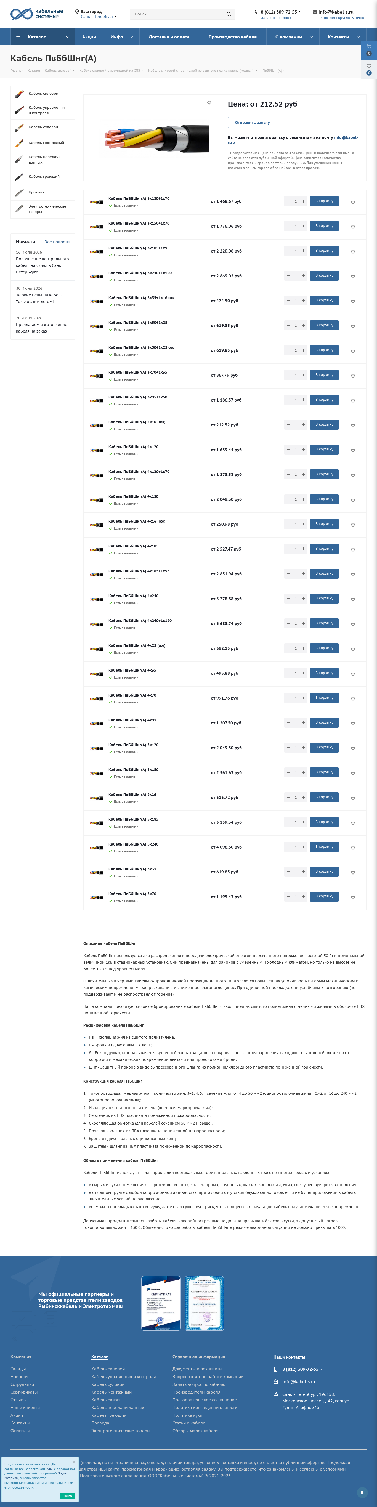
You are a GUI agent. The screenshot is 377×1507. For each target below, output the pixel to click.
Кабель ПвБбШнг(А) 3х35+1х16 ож (141, 297)
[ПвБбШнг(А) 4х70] (96, 699)
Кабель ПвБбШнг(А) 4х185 (133, 546)
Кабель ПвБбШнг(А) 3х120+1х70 (138, 198)
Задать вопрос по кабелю (198, 1384)
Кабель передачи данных (117, 1407)
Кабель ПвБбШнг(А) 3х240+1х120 (140, 272)
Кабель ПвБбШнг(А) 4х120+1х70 (138, 471)
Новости (19, 1376)
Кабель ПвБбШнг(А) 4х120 (133, 446)
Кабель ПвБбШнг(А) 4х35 (132, 670)
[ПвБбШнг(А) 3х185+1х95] (96, 252)
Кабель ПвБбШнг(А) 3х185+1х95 (138, 248)
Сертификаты (24, 1392)
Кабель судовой (107, 1384)
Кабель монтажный (111, 1392)
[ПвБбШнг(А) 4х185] (96, 550)
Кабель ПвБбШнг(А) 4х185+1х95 (138, 570)
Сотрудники (22, 1384)
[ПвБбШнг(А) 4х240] (96, 600)
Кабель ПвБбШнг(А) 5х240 (133, 844)
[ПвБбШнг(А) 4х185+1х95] (96, 575)
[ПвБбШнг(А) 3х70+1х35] (96, 376)
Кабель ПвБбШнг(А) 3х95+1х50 (137, 397)
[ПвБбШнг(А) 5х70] (96, 898)
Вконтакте (362, 1492)
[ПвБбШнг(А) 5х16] (96, 798)
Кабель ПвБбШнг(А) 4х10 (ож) (137, 421)
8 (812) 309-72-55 (279, 12)
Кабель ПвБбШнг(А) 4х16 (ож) (137, 521)
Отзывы (18, 1399)
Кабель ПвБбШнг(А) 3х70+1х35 (137, 372)
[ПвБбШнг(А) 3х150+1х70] (96, 227)
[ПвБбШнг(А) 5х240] (96, 848)
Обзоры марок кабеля (195, 1430)
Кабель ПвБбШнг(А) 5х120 (133, 744)
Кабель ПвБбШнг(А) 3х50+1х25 (137, 322)
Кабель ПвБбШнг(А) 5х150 (133, 769)
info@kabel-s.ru (336, 12)
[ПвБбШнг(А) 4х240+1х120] (96, 624)
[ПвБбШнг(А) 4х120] (96, 451)
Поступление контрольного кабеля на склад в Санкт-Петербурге (42, 265)
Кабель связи (105, 1399)
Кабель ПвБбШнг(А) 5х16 (132, 794)
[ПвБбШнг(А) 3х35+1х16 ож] (96, 302)
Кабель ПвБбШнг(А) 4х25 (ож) (137, 645)
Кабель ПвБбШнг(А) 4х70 (132, 695)
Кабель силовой (108, 1369)
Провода (100, 1423)
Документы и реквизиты (197, 1369)
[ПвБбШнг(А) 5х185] (96, 823)
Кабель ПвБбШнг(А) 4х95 (132, 719)
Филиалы (20, 1430)
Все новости (57, 241)
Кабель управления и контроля (123, 1376)
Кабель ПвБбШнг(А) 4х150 (133, 496)
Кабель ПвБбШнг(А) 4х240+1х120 (140, 620)
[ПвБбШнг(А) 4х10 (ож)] (96, 426)
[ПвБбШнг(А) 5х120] (96, 749)
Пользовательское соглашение (204, 1399)
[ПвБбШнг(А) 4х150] (96, 500)
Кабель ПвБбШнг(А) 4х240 (133, 595)
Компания (20, 1356)
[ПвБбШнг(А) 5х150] (96, 773)
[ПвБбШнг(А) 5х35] (96, 873)
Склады (18, 1369)
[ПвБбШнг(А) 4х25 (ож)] (96, 649)
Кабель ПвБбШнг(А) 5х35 (132, 869)
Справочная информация (198, 1356)
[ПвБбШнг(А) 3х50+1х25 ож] (96, 351)
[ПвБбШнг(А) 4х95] (96, 724)
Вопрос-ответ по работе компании (207, 1376)
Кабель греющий (108, 1415)
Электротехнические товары (120, 1430)
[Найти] (228, 14)
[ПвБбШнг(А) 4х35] (96, 674)
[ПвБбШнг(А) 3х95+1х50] (96, 401)
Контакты (20, 1423)
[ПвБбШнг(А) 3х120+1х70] (96, 202)
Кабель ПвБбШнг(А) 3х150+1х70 (138, 223)
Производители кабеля (196, 1392)
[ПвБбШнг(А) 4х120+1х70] (96, 475)
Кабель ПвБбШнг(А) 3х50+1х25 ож (141, 347)
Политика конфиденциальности (204, 1407)
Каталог (99, 1356)
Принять (67, 1495)
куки (49, 1469)
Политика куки (187, 1415)
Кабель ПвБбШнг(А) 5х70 (132, 893)
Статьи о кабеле (188, 1423)
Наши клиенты (25, 1407)
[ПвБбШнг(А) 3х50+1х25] (96, 326)
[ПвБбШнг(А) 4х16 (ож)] (96, 525)
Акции (16, 1415)
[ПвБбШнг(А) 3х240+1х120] (96, 277)
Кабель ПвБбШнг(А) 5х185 (133, 819)
